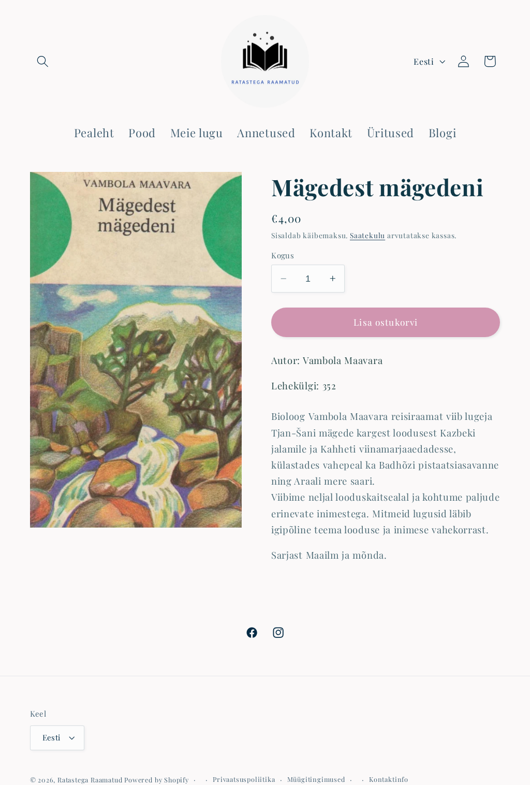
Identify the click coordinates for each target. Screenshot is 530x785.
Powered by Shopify (156, 779)
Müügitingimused (316, 779)
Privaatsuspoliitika (244, 779)
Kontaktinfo (388, 779)
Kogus (282, 255)
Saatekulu (367, 235)
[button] (43, 61)
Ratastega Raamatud (90, 779)
